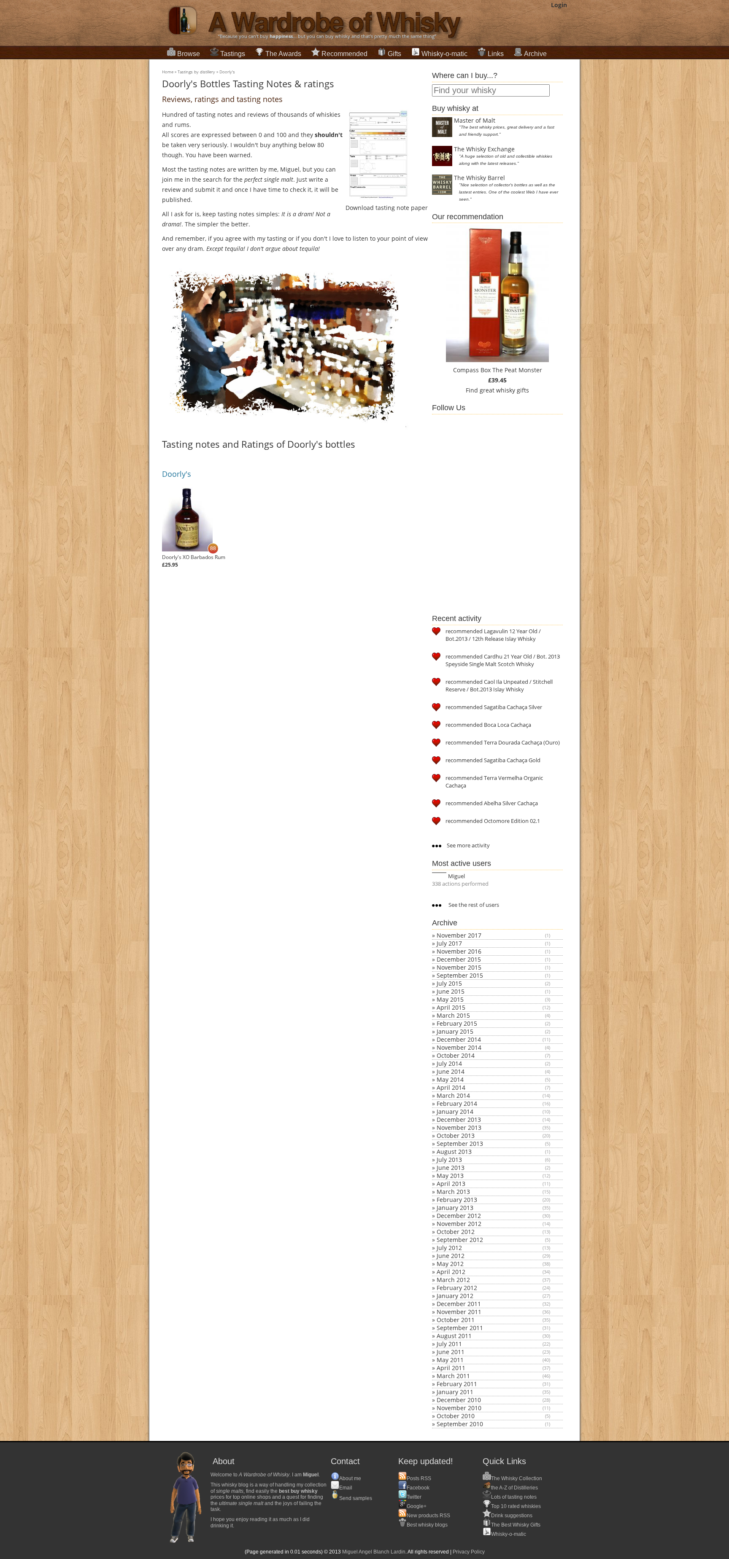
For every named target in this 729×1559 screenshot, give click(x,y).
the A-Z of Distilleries (514, 1488)
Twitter (414, 1497)
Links (496, 53)
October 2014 (456, 1055)
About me (350, 1478)
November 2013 (459, 1128)
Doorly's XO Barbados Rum (193, 557)
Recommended (344, 53)
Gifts (394, 53)
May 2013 (450, 1176)
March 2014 (453, 1095)
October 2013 (456, 1136)
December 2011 (459, 1304)
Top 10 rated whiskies (516, 1506)
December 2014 (459, 1039)
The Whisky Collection (516, 1478)
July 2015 (449, 983)
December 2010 (459, 1400)
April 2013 (451, 1184)
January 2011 (455, 1392)
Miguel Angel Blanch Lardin (373, 1552)
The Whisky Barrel (479, 178)
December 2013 (459, 1119)
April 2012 (451, 1272)
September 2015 (460, 975)
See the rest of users (473, 905)
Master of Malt (474, 120)
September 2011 (460, 1328)
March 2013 (453, 1192)
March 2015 (453, 1015)
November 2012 (459, 1224)
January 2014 (455, 1111)
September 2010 (460, 1424)
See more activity (468, 845)
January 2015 (455, 1031)
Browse (188, 53)
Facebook (418, 1488)
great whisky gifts (504, 390)
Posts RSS (419, 1478)
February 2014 (457, 1103)
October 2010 (456, 1416)
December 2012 (459, 1216)
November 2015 (459, 967)
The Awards (283, 53)
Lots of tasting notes (514, 1497)
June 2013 (450, 1168)
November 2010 (459, 1408)
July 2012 (449, 1248)
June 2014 (450, 1071)
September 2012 (460, 1240)
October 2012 (456, 1232)
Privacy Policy (469, 1552)
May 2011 (450, 1360)
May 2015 (450, 999)
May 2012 (450, 1264)
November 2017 (459, 935)
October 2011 (456, 1320)
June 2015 (450, 991)
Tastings (232, 53)
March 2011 (453, 1376)
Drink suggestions (511, 1516)
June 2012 (450, 1256)
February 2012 (457, 1288)
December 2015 (459, 959)
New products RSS (428, 1516)
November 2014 (459, 1047)
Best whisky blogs (427, 1525)
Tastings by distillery (196, 72)
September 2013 (460, 1144)
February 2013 (457, 1200)
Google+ (417, 1506)
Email (345, 1488)
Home (167, 72)
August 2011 (454, 1336)
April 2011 (451, 1368)
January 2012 (455, 1296)
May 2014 (450, 1079)
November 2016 (459, 951)
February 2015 (457, 1023)
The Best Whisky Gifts (515, 1525)
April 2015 (451, 1007)
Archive (535, 53)
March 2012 (453, 1280)
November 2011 (459, 1312)
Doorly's (227, 72)
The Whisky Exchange (484, 149)
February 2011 (457, 1384)
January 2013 (455, 1208)
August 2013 (454, 1152)
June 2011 (450, 1352)
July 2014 (449, 1063)
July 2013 (449, 1160)
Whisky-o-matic (444, 53)
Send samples (355, 1498)
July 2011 (449, 1344)
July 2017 (449, 943)
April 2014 (451, 1087)
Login (559, 5)
